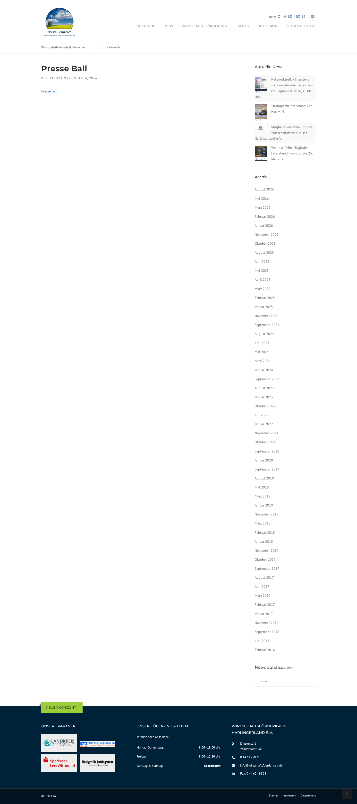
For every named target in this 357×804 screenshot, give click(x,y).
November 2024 (267, 316)
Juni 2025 (262, 261)
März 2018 (263, 523)
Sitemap (273, 795)
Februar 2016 (265, 650)
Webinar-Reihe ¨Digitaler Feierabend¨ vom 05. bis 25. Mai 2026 (292, 153)
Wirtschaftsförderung (204, 26)
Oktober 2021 (265, 442)
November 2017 (267, 550)
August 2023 (264, 388)
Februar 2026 (265, 216)
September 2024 (267, 325)
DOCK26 (50, 796)
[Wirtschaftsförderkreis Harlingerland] (59, 23)
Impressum (289, 795)
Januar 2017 (264, 614)
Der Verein (267, 26)
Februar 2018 (265, 532)
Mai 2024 (262, 352)
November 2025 (267, 234)
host (65, 78)
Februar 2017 (265, 604)
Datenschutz (308, 795)
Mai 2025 (262, 270)
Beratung (146, 26)
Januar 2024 (264, 370)
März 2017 (263, 595)
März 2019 (263, 496)
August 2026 (264, 189)
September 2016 (267, 632)
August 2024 (264, 334)
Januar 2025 (264, 307)
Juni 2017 (262, 586)
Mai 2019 (262, 487)
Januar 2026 (264, 225)
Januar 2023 (264, 397)
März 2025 (263, 289)
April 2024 (263, 361)
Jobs (168, 26)
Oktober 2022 (265, 406)
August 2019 (264, 478)
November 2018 (267, 514)
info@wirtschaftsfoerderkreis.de (261, 765)
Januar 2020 (264, 460)
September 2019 (267, 469)
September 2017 (267, 568)
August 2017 (264, 577)
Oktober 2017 (265, 559)
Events (242, 26)
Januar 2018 (264, 541)
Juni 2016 (262, 641)
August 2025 (264, 252)
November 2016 (267, 623)
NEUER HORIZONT (61, 707)
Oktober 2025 (265, 243)
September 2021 (267, 451)
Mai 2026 (262, 198)
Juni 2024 (262, 343)
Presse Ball (49, 91)
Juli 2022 (261, 415)
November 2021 (267, 433)
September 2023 (267, 379)
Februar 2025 (265, 298)
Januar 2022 (264, 424)
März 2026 (263, 207)
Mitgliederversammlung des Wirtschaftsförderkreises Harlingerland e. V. (284, 133)
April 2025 (263, 279)
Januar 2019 (264, 505)
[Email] (312, 16)
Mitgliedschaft (301, 26)
